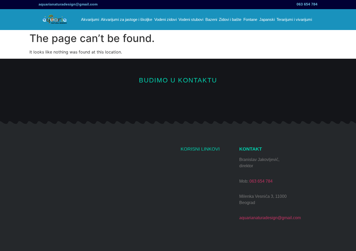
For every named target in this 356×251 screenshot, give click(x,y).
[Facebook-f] (178, 98)
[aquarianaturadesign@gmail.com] (32, 4)
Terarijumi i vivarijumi (294, 19)
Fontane (250, 19)
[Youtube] (160, 98)
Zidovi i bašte (230, 19)
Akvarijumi (90, 19)
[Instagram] (143, 98)
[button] (321, 19)
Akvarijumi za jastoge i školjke (126, 19)
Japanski (267, 19)
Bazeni (211, 19)
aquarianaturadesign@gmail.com (68, 4)
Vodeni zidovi (165, 19)
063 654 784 (307, 4)
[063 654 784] (323, 3)
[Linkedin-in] (213, 98)
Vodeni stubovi (191, 19)
